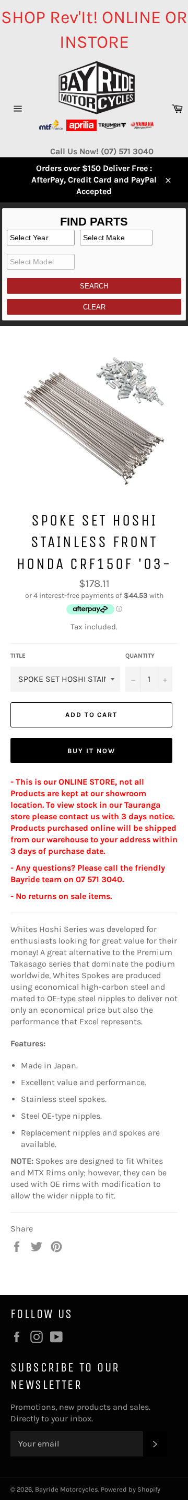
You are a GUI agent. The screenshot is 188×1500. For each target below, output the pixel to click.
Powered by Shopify (130, 1489)
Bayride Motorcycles (66, 1489)
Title (18, 655)
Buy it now (91, 751)
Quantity (140, 655)
